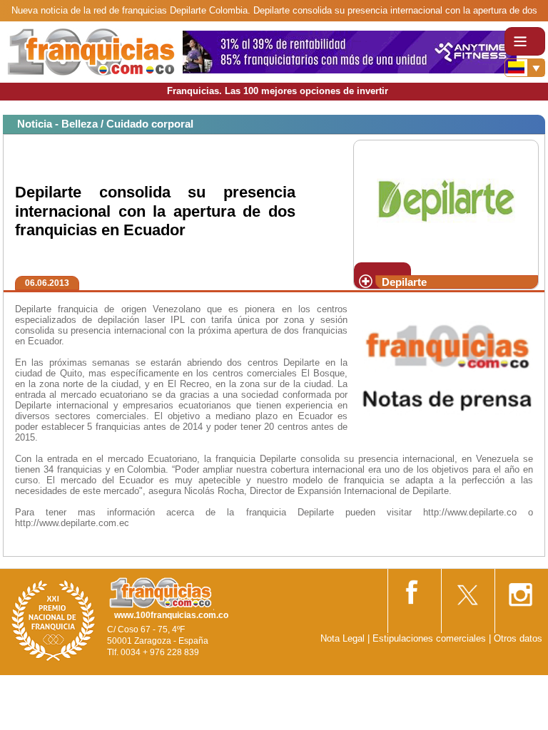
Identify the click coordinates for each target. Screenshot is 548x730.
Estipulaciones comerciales (430, 638)
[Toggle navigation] (524, 41)
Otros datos (518, 638)
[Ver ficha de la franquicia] (445, 200)
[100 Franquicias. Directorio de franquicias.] (91, 51)
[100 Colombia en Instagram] (520, 590)
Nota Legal (342, 638)
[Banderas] (524, 67)
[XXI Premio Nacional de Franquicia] (53, 620)
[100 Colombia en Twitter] (467, 590)
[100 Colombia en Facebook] (413, 589)
